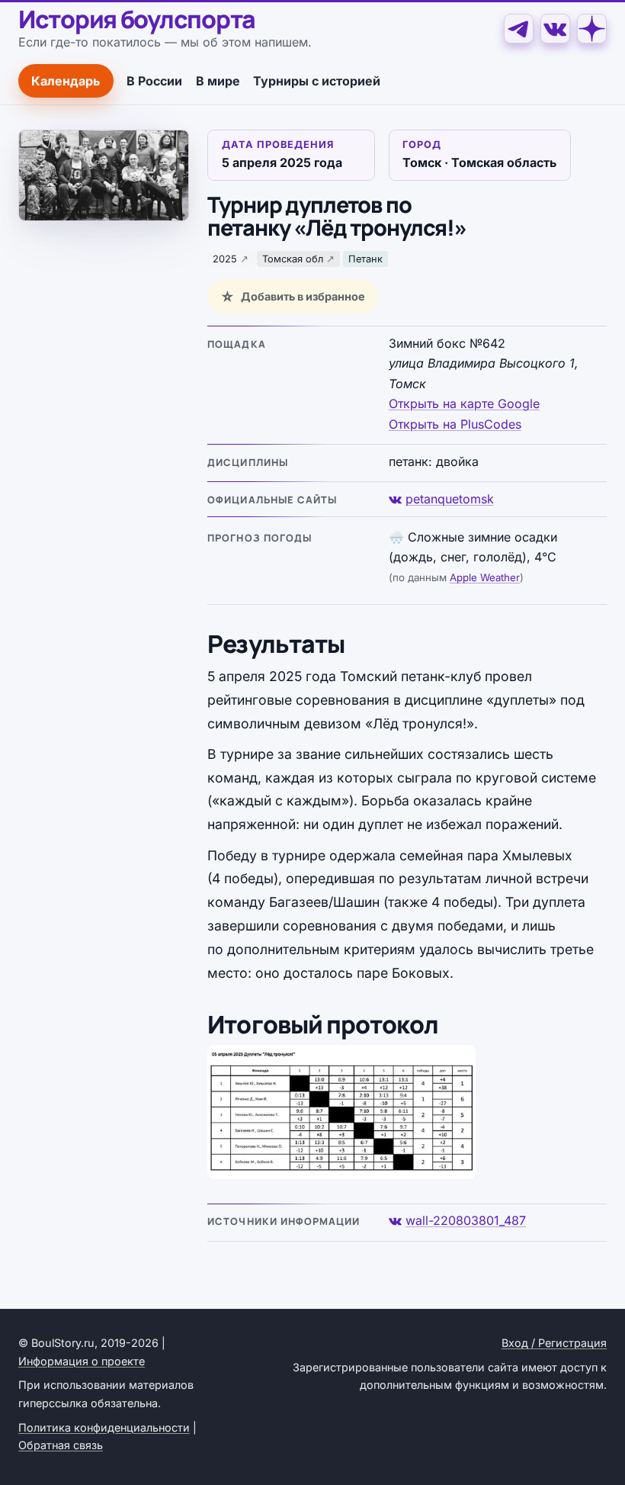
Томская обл (292, 259)
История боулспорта (136, 20)
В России (154, 80)
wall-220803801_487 (465, 1220)
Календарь (65, 80)
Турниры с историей (316, 80)
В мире (218, 80)
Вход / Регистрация (554, 1342)
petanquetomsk (449, 498)
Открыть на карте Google (464, 403)
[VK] (555, 28)
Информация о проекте (81, 1361)
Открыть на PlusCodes (455, 424)
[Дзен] (592, 28)
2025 (225, 259)
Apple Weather (485, 577)
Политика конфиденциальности (104, 1427)
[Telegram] (519, 28)
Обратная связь (60, 1444)
